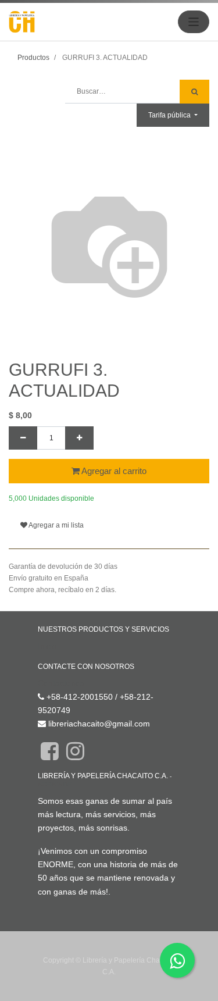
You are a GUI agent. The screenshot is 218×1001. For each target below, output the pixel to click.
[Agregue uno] (79, 438)
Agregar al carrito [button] (113, 471)
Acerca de (55, 784)
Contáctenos (61, 682)
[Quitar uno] (23, 438)
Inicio (47, 646)
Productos (33, 58)
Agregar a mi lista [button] (55, 525)
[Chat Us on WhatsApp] (177, 960)
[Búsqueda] (194, 92)
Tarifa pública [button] (170, 115)
